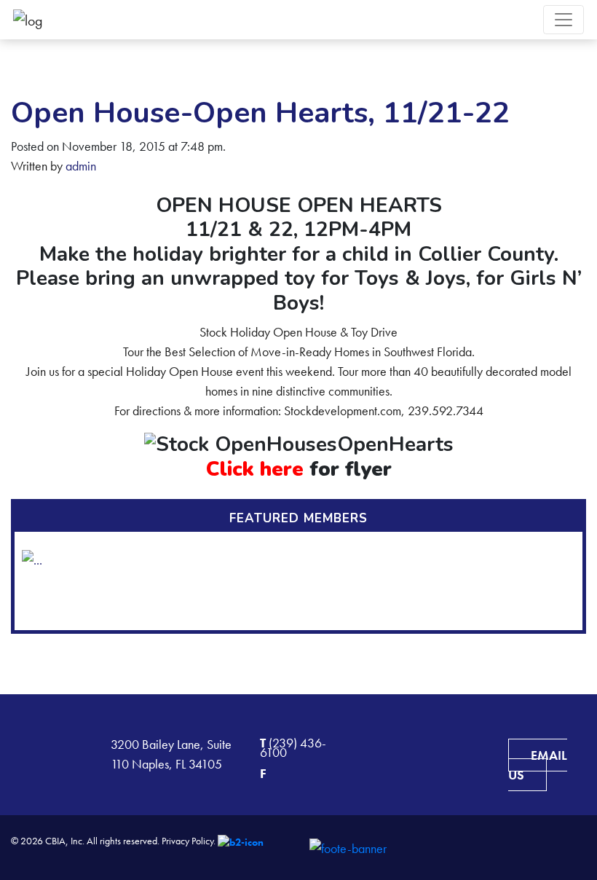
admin (81, 165)
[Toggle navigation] (563, 19)
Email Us (537, 765)
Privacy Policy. (189, 840)
